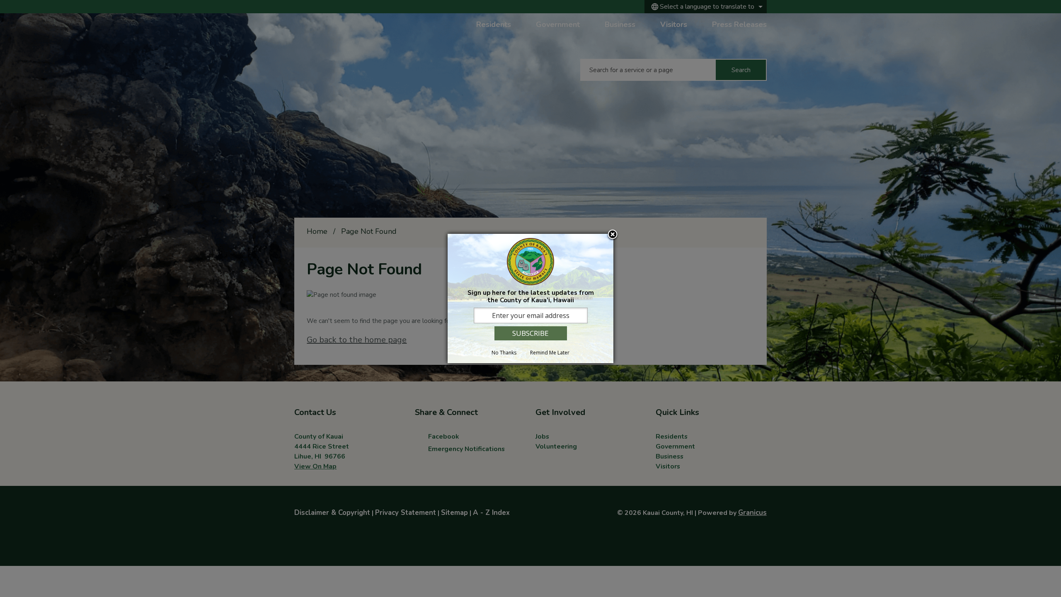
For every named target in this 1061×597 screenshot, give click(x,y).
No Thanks (504, 352)
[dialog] (530, 298)
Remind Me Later (549, 352)
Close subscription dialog (612, 235)
